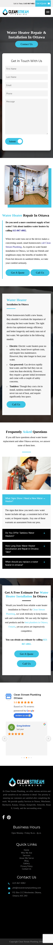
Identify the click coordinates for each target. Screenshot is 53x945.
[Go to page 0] (21, 757)
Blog (26, 860)
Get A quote (17, 272)
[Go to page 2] (26, 757)
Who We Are (26, 852)
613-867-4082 (19, 230)
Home (26, 850)
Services (26, 855)
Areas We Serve (26, 858)
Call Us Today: (24, 4)
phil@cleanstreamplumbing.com (27, 887)
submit (12, 141)
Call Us (40, 272)
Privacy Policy (27, 866)
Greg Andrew (23, 725)
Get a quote (26, 653)
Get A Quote (41, 3)
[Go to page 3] (28, 757)
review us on (21, 715)
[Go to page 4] (31, 757)
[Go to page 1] (24, 757)
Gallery (26, 863)
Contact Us (27, 44)
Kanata (15, 805)
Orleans (22, 805)
